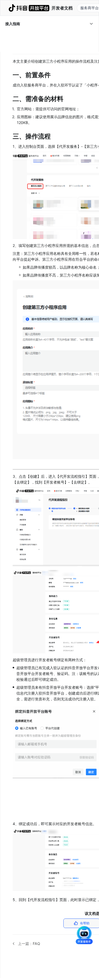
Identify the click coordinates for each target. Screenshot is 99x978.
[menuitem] (49, 24)
